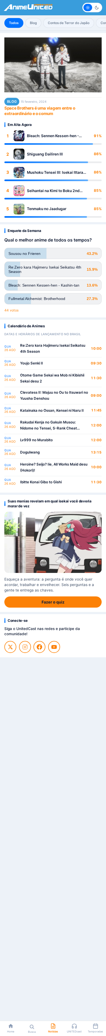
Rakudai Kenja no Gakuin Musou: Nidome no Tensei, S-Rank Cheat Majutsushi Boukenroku (48, 425)
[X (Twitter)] (10, 647)
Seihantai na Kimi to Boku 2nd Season (53, 191)
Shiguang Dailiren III (45, 154)
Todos (14, 23)
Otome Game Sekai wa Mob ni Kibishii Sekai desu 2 (52, 378)
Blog (33, 23)
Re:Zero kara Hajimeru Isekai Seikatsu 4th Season (52, 348)
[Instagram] (25, 647)
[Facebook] (39, 647)
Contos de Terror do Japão (68, 23)
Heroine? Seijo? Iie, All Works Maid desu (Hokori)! (54, 467)
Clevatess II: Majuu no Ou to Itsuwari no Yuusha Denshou (54, 395)
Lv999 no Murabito (36, 440)
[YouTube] (54, 647)
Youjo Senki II (31, 363)
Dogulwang (30, 452)
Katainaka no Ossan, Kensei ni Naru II (52, 410)
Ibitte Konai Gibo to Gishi (41, 482)
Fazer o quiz (53, 602)
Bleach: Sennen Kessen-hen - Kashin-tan (53, 136)
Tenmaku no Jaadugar (46, 209)
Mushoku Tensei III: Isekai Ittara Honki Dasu (55, 172)
